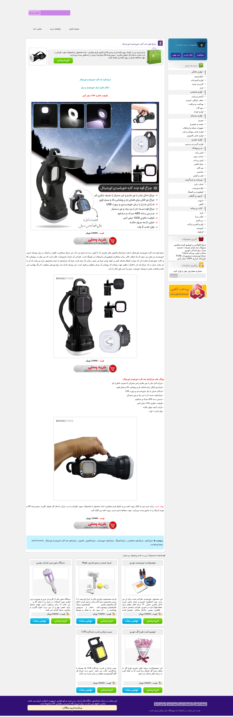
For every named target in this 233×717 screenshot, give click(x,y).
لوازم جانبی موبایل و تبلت (192, 132)
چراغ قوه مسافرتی (135, 540)
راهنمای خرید (55, 29)
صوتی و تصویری (196, 124)
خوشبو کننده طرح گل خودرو (143, 631)
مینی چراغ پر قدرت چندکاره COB (97, 631)
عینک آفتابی (198, 164)
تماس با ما (37, 29)
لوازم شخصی (196, 92)
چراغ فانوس (90, 540)
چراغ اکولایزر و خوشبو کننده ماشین (190, 245)
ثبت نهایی (176, 55)
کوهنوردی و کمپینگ (195, 192)
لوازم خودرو (197, 139)
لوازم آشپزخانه (197, 80)
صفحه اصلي (74, 29)
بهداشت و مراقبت (195, 104)
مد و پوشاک (197, 148)
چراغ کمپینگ (120, 540)
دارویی (200, 200)
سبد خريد (172, 704)
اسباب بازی (198, 184)
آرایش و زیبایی (197, 96)
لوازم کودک (198, 112)
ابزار (201, 88)
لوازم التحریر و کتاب (195, 224)
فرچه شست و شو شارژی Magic (96, 562)
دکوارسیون (198, 76)
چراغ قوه (149, 540)
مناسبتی (200, 172)
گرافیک (200, 232)
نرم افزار (199, 221)
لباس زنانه (199, 153)
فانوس (81, 540)
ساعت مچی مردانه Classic (194, 253)
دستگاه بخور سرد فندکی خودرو (51, 562)
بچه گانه (200, 168)
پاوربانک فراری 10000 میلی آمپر (191, 258)
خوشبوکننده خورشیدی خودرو (143, 562)
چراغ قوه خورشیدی (105, 540)
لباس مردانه (198, 160)
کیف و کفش (198, 176)
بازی (201, 213)
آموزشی (199, 228)
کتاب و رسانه (196, 208)
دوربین (200, 120)
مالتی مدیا (199, 217)
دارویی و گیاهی (195, 196)
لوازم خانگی (196, 71)
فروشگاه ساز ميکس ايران (164, 710)
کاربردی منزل (197, 84)
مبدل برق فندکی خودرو (195, 250)
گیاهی (201, 204)
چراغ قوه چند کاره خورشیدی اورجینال (61, 540)
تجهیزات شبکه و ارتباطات (193, 128)
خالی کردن (188, 55)
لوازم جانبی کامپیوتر (195, 136)
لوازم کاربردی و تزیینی (194, 144)
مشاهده (200, 55)
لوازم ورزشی (197, 188)
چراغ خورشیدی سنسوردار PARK (191, 255)
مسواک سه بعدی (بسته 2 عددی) (191, 247)
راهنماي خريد (185, 704)
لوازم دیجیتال (196, 115)
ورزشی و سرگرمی (193, 179)
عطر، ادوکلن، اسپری (194, 100)
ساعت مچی (198, 157)
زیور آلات (199, 108)
